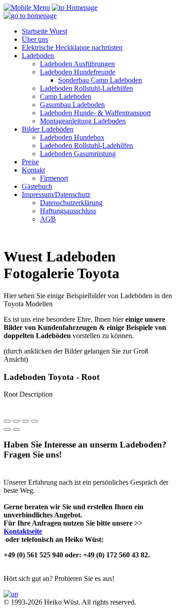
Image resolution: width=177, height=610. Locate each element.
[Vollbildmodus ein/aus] (25, 421)
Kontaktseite (23, 531)
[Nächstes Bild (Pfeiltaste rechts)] (16, 429)
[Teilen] (16, 421)
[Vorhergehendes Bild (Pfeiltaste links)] (7, 429)
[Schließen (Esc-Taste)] (7, 421)
